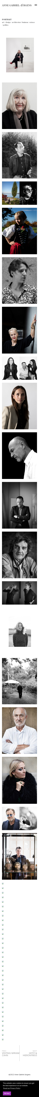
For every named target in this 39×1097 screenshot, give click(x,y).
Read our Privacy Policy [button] (11, 1088)
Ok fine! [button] (7, 1093)
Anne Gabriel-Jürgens (17, 5)
